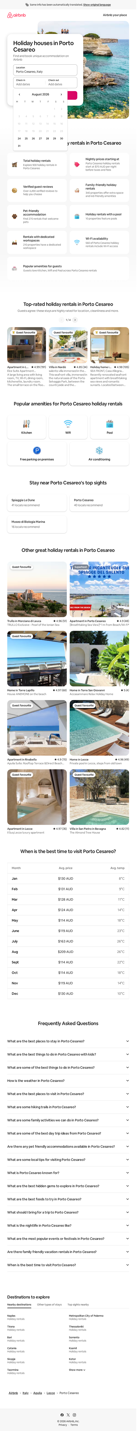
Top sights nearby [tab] (78, 1304)
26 (33, 138)
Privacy (63, 1424)
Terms (74, 1424)
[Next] (75, 320)
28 (47, 138)
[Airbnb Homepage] (16, 15)
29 (54, 138)
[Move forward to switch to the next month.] (61, 94)
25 (26, 138)
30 (61, 138)
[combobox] (45, 71)
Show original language (97, 4)
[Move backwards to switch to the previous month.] (19, 94)
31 (19, 146)
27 (40, 138)
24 (19, 138)
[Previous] (61, 320)
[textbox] (29, 84)
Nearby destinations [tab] (19, 1304)
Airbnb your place (115, 15)
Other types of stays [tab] (49, 1304)
